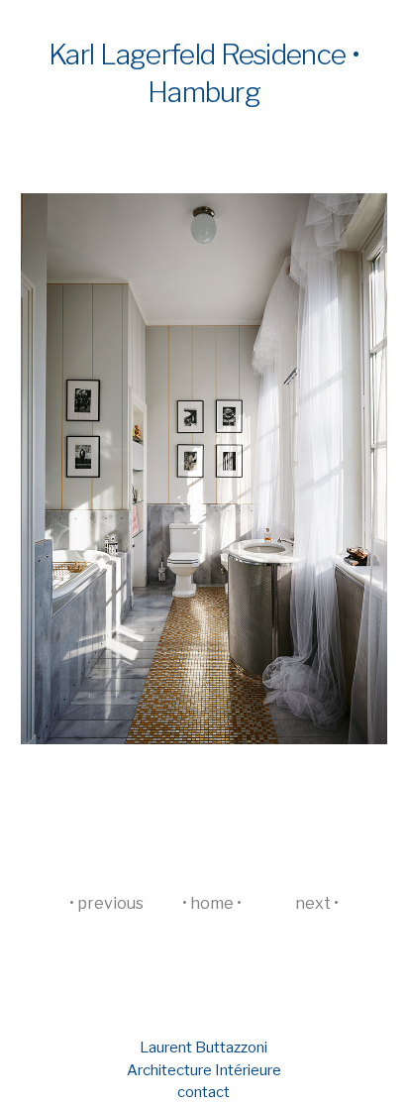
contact (203, 1092)
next (313, 903)
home (212, 903)
